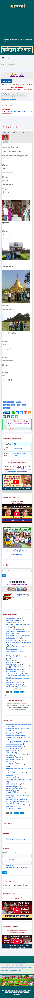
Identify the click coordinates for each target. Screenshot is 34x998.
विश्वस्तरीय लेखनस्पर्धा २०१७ (13, 743)
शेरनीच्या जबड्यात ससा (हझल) (13, 783)
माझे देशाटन (6, 405)
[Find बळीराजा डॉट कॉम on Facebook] (17, 589)
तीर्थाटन (24, 405)
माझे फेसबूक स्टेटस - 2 (11, 639)
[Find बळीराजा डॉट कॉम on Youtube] (25, 589)
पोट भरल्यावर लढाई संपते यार (13, 757)
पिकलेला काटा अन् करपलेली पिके (14, 745)
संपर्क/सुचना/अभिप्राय (11, 650)
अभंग (7, 767)
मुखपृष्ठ (3, 64)
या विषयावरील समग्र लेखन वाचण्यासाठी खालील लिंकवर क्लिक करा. (17, 551)
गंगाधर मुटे (5, 132)
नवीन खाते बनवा (10, 865)
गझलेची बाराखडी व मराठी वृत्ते (13, 684)
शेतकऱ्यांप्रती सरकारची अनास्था (13, 747)
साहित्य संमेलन (4, 968)
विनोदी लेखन (13, 100)
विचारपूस (8, 661)
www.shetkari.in (11, 472)
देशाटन (13, 405)
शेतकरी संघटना (4, 971)
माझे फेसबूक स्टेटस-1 (11, 619)
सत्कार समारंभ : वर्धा (11, 662)
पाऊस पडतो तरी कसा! (11, 803)
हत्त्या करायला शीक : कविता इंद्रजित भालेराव (16, 741)
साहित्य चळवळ (19, 94)
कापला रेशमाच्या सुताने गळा (12, 682)
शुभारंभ (7, 628)
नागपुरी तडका (5, 100)
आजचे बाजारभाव (9, 965)
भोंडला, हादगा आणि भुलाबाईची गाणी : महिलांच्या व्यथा (18, 642)
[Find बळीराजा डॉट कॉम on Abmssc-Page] (13, 589)
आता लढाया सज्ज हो (11, 763)
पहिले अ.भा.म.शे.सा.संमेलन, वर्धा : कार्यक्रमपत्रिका (17, 675)
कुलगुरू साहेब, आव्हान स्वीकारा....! (14, 640)
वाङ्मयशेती (11, 97)
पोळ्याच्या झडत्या (10, 622)
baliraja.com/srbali (17, 554)
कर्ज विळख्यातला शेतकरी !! (12, 748)
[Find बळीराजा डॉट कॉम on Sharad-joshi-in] (9, 589)
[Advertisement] (17, 22)
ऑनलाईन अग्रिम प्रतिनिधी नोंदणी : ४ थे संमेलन (17, 679)
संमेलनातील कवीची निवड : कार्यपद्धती (14, 792)
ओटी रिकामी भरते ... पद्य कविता (13, 808)
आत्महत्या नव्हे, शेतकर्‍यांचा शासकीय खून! (15, 799)
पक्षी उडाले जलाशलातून (11, 777)
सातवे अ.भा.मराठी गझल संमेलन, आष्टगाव (15, 736)
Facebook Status (20, 965)
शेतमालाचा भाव (9, 776)
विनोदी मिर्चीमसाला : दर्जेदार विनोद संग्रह (15, 631)
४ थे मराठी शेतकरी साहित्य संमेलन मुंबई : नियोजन (17, 657)
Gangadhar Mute (9, 402)
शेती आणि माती (9, 756)
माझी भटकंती (7, 408)
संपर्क (20, 971)
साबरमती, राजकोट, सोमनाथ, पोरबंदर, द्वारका (16, 754)
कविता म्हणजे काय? (18, 449)
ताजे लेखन (11, 94)
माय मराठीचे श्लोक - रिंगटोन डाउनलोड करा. (16, 651)
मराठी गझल (23, 97)
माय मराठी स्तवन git (11, 750)
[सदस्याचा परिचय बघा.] (5, 139)
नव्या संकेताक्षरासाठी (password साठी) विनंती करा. (18, 867)
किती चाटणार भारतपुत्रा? (12, 688)
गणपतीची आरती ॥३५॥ (11, 664)
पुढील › (16, 692)
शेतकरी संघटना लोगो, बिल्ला (12, 670)
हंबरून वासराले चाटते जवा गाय (13, 671)
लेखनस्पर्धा (4, 97)
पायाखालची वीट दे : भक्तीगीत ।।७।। (15, 673)
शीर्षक (15, 444)
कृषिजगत (30, 968)
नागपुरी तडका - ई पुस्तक (12, 620)
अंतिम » (22, 692)
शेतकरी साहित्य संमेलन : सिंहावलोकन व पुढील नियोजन (19, 666)
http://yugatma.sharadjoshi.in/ (16, 992)
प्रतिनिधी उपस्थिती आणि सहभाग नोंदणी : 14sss (17, 840)
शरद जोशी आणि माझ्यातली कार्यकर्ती (14, 686)
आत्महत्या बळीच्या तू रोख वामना (13, 759)
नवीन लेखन (5, 94)
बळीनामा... (8, 761)
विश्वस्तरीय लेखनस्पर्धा (14, 968)
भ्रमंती (18, 405)
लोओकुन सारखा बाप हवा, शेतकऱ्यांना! (15, 794)
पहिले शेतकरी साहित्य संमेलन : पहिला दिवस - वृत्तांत (18, 737)
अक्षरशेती (26, 94)
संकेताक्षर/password (8, 860)
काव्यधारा (17, 97)
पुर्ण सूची (4, 695)
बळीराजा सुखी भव (10, 752)
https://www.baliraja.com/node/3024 (20, 111)
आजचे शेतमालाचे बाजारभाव (12, 629)
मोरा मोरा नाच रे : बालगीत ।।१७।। (14, 765)
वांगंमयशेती (18, 594)
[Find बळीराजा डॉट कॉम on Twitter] (21, 589)
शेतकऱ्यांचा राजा (13, 971)
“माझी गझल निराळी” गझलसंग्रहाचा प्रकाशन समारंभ (18, 646)
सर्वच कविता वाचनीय (11, 790)
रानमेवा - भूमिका (10, 633)
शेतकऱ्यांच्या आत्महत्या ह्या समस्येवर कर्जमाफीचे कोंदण (18, 779)
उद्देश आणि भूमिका (10, 655)
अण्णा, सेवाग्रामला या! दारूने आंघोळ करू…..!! (16, 801)
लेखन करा (8, 838)
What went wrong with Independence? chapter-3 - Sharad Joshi (18, 636)
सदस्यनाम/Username (9, 853)
